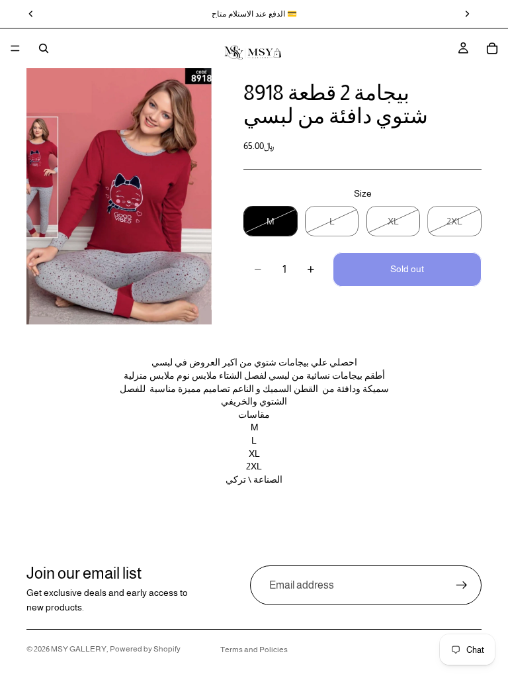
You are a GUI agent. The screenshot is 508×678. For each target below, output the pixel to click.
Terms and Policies (254, 649)
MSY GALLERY (78, 649)
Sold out (407, 269)
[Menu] (15, 48)
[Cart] (492, 48)
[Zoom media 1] (119, 196)
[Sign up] (462, 585)
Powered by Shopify (145, 649)
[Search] (43, 48)
